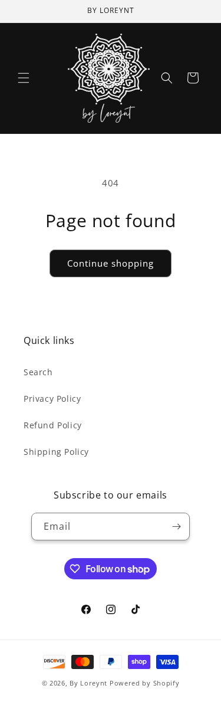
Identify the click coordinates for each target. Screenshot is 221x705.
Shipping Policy (56, 451)
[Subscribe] (176, 526)
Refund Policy (53, 425)
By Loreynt (88, 682)
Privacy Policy (52, 398)
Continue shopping (110, 263)
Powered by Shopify (145, 682)
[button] (24, 78)
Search (38, 372)
